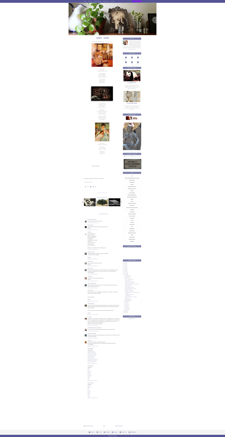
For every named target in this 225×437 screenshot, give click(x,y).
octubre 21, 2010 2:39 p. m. (93, 325)
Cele (88, 340)
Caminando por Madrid (129, 287)
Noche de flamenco (128, 285)
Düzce (89, 396)
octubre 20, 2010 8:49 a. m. (93, 249)
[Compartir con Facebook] (95, 186)
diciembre (127, 275)
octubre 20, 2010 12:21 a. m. (93, 222)
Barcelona (132, 190)
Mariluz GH (90, 303)
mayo (126, 305)
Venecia (132, 235)
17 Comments (108, 41)
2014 (125, 269)
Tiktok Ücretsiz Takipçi (92, 352)
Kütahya (89, 373)
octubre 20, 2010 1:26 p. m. (93, 258)
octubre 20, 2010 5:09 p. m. (93, 287)
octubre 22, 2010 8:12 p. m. (93, 346)
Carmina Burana (132, 211)
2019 (125, 263)
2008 (125, 312)
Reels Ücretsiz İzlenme (92, 355)
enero (126, 309)
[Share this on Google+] (87, 186)
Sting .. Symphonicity (129, 279)
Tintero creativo (91, 283)
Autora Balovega (132, 182)
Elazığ (89, 368)
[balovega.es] (132, 119)
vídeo (106, 192)
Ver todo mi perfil (132, 49)
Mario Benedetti (132, 228)
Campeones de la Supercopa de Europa (132, 207)
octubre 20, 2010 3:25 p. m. (93, 274)
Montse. (89, 268)
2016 (125, 267)
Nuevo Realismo (128, 299)
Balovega (132, 184)
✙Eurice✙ (89, 225)
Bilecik (89, 377)
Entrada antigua (118, 426)
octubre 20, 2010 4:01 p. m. (93, 281)
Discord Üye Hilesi (91, 356)
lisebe (89, 232)
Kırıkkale (89, 391)
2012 (125, 272)
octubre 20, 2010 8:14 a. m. (93, 229)
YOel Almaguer (132, 241)
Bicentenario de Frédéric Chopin (132, 197)
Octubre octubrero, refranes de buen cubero (132, 293)
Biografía (132, 199)
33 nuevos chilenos (128, 289)
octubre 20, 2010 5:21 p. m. (93, 301)
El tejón (89, 261)
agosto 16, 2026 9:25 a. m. (93, 397)
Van (88, 389)
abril (126, 306)
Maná (132, 226)
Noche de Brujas (128, 280)
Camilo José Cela (132, 205)
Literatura (100, 192)
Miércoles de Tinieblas (129, 282)
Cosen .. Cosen (128, 286)
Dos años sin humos (132, 216)
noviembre (127, 276)
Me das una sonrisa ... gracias (131, 296)
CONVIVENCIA (127, 295)
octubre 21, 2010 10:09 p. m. (93, 331)
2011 (125, 273)
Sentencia (127, 298)
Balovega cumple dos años (132, 186)
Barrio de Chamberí (132, 192)
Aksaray (89, 387)
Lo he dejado (132, 222)
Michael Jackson (132, 230)
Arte (97, 192)
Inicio (104, 426)
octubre (126, 278)
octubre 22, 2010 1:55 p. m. (93, 337)
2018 (125, 265)
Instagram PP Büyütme (92, 361)
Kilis (88, 388)
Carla (89, 317)
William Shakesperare (132, 239)
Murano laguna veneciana (132, 232)
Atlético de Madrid (132, 180)
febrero (126, 308)
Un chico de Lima (91, 219)
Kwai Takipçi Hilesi (91, 357)
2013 (125, 270)
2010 (125, 274)
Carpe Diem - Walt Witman (132, 213)
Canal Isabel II (132, 209)
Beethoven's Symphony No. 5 (132, 194)
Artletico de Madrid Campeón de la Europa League (132, 178)
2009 (125, 311)
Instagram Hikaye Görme (92, 360)
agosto (126, 301)
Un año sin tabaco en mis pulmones (132, 283)
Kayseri (89, 372)
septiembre (127, 300)
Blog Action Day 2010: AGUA (130, 288)
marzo (126, 307)
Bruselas (132, 201)
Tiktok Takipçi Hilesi (91, 351)
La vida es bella (132, 218)
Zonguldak (90, 375)
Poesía (104, 192)
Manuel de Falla (132, 224)
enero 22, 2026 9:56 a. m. (92, 363)
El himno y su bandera (129, 291)
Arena (89, 276)
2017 (125, 266)
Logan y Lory (90, 251)
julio (126, 302)
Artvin (89, 394)
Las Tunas (132, 220)
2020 (125, 262)
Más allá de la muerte (129, 294)
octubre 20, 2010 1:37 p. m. (93, 265)
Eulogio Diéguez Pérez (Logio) (93, 327)
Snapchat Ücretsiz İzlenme (93, 359)
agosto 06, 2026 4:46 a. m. (93, 380)
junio (126, 303)
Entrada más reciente (89, 426)
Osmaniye (89, 371)
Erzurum (89, 376)
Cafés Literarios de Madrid (132, 203)
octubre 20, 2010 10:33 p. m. (93, 314)
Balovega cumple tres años (132, 188)
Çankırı (89, 385)
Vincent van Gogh (132, 237)
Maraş (89, 392)
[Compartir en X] (85, 186)
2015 (125, 268)
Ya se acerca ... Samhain (129, 281)
